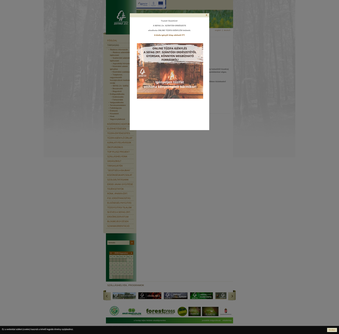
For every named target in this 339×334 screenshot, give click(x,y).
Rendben (332, 330)
